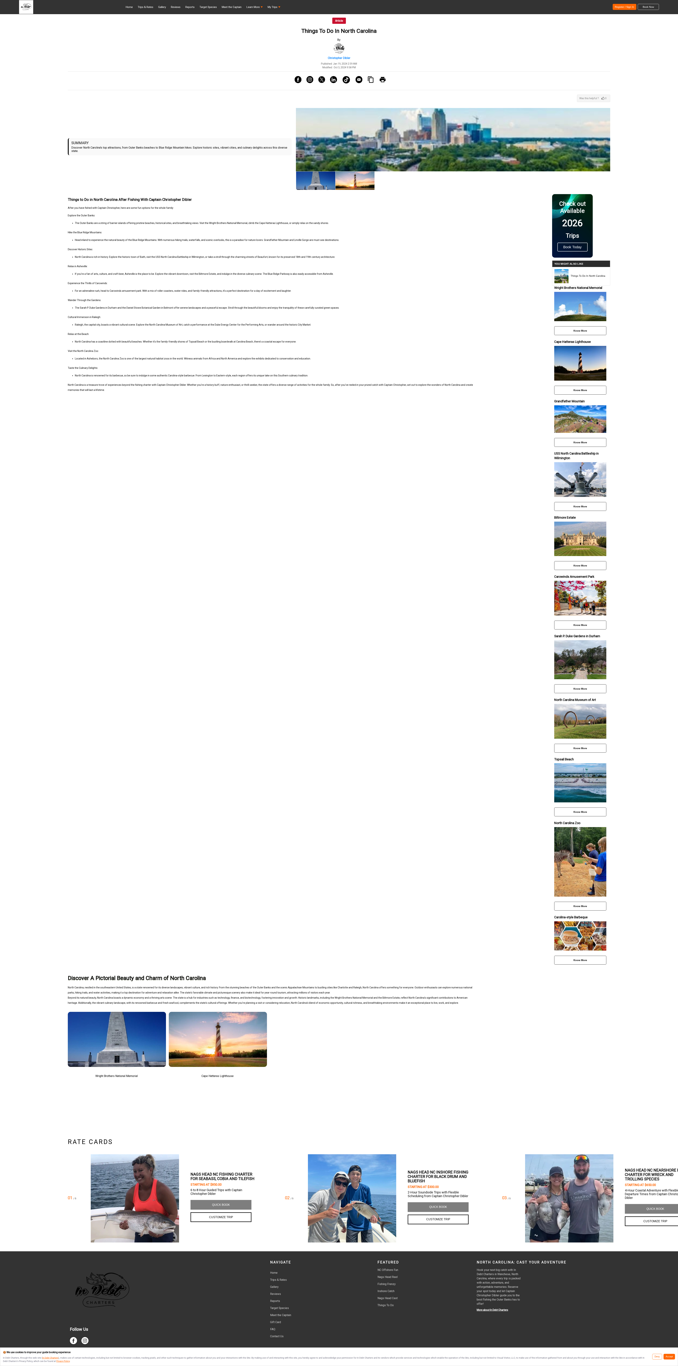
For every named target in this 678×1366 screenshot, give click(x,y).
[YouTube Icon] (357, 81)
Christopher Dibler (339, 58)
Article (339, 20)
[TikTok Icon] (345, 81)
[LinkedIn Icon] (332, 81)
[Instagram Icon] (308, 81)
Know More (580, 330)
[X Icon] (320, 81)
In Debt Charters (50, 1357)
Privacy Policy (63, 1361)
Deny (657, 1356)
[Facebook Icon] (297, 81)
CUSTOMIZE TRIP (221, 1217)
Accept (669, 1356)
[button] (254, 7)
